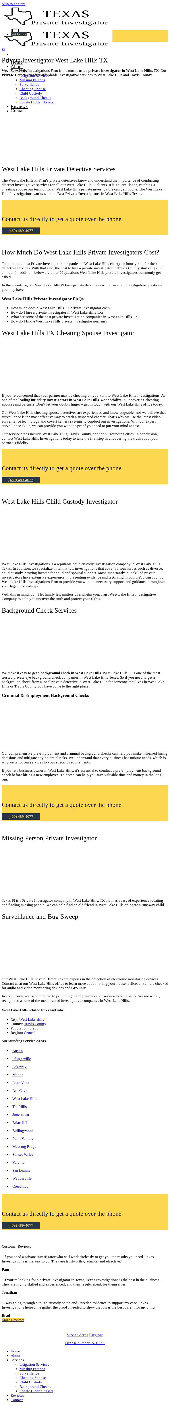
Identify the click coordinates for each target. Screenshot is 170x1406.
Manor (17, 1075)
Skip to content (13, 4)
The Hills (19, 1107)
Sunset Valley (23, 1154)
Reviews (17, 1395)
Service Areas (77, 1335)
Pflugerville (21, 1059)
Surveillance (29, 1373)
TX (3, 49)
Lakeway (19, 1067)
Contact (17, 1400)
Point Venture (23, 1138)
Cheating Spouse (32, 1378)
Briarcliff (19, 1123)
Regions (97, 1335)
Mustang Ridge (24, 1146)
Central (29, 1033)
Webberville (22, 1178)
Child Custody (30, 1382)
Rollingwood (22, 1130)
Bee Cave (19, 1091)
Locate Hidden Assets (36, 1391)
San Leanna (21, 1170)
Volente (18, 1162)
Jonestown (20, 1115)
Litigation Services (34, 1364)
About (17, 66)
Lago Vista (20, 1083)
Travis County (35, 1024)
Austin (17, 1051)
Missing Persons (32, 80)
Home (15, 1351)
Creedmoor (21, 1186)
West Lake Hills (31, 1019)
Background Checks (35, 1387)
